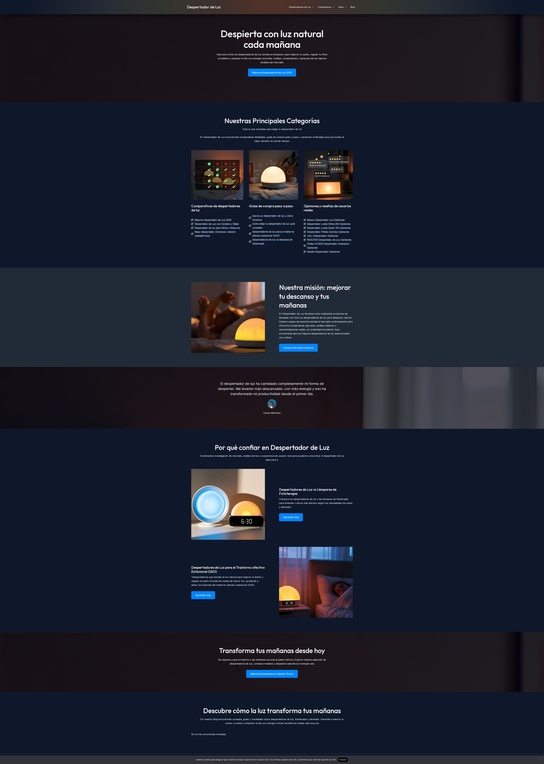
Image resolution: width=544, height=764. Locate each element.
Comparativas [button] (324, 7)
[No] (540, 759)
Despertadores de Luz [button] (300, 7)
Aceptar (343, 759)
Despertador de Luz (204, 7)
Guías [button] (341, 7)
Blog (352, 7)
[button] (312, 7)
